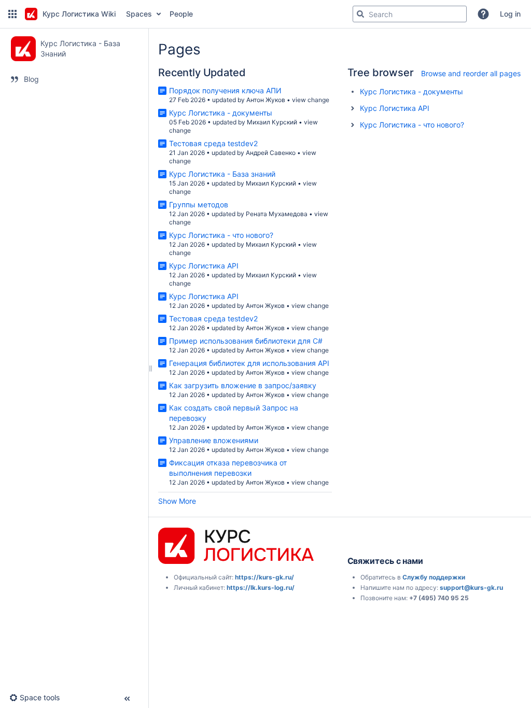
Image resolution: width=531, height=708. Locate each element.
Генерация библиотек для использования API (249, 363)
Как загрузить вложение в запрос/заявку (242, 385)
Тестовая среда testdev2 (213, 143)
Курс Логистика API (204, 265)
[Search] (360, 14)
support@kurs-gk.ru (471, 587)
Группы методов (198, 204)
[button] (12, 14)
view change (310, 100)
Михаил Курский (272, 122)
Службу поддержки (433, 577)
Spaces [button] (139, 13)
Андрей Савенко (271, 153)
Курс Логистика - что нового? (221, 235)
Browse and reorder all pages (471, 73)
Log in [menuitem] (510, 13)
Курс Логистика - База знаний (222, 173)
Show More (177, 501)
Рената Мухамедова (277, 214)
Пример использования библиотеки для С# (246, 340)
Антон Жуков (265, 100)
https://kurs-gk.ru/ (264, 577)
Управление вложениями (213, 440)
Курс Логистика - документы (220, 112)
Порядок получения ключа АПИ (225, 90)
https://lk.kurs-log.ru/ (261, 587)
